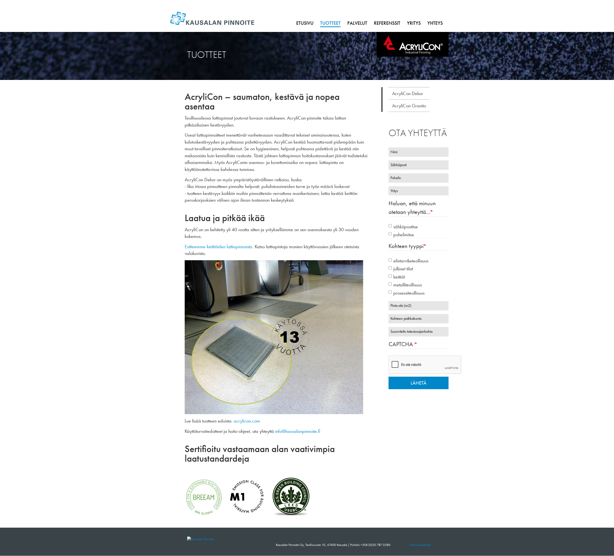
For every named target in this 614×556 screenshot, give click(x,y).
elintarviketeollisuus (410, 261)
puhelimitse (403, 234)
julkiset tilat (403, 269)
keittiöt (399, 277)
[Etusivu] (200, 538)
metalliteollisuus (407, 285)
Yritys (414, 23)
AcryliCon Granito (409, 106)
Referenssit (387, 23)
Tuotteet (330, 23)
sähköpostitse (405, 227)
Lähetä (418, 383)
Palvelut (357, 23)
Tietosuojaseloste (420, 545)
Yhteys (435, 23)
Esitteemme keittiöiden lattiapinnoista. (219, 246)
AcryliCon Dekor (407, 93)
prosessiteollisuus (409, 293)
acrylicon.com (247, 421)
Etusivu (304, 23)
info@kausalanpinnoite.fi (297, 431)
